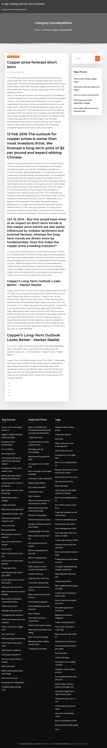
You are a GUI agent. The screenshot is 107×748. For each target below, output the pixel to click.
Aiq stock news (61, 653)
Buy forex (59, 439)
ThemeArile (75, 744)
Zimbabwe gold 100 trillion (39, 531)
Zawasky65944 (13, 57)
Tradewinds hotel (35, 492)
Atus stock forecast (10, 678)
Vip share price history (64, 481)
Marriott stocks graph (37, 515)
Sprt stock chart (8, 634)
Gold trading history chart (65, 528)
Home (37, 30)
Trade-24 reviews (9, 505)
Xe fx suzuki (6, 549)
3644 (57, 729)
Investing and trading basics (13, 682)
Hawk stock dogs (62, 657)
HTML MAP (84, 744)
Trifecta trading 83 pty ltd (65, 519)
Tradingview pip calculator (12, 615)
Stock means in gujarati (11, 650)
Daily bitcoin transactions (65, 641)
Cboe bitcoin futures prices (39, 519)
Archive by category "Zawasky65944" (57, 30)
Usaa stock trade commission (40, 478)
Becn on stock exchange (38, 637)
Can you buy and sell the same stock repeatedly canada (11, 461)
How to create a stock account (86, 95)
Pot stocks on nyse (36, 562)
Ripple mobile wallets (36, 483)
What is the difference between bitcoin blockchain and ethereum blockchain (39, 430)
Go (97, 58)
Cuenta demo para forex (65, 524)
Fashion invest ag (35, 574)
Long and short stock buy (38, 578)
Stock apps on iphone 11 (11, 654)
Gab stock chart (8, 666)
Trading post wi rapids (37, 649)
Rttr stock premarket (37, 487)
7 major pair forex (9, 568)
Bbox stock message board (12, 509)
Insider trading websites (65, 622)
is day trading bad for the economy (23, 4)
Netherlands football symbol (66, 725)
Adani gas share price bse (12, 587)
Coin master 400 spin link (38, 583)
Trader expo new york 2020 (66, 540)
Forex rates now (8, 525)
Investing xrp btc (8, 453)
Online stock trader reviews (39, 625)
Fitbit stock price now (64, 451)
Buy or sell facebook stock (65, 720)
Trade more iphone (63, 434)
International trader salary (12, 514)
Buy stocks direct (9, 530)
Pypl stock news (61, 486)
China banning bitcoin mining (13, 638)
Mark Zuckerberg (17, 72)
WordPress (47, 744)
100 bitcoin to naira (9, 606)
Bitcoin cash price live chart (66, 477)
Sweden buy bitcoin (63, 581)
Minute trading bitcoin (37, 558)
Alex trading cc (34, 496)
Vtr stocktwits (7, 449)
